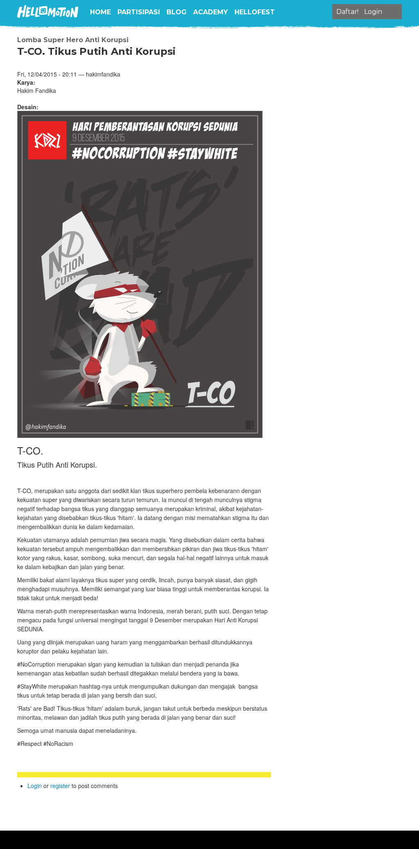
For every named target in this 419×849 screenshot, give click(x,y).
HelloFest (254, 12)
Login (34, 785)
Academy (210, 12)
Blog (177, 12)
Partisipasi (138, 12)
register (60, 785)
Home (100, 12)
